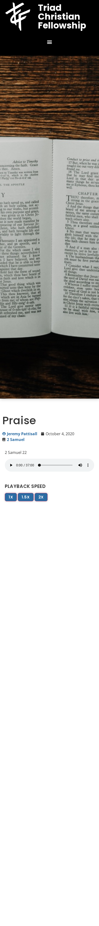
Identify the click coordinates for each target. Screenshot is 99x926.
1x (11, 497)
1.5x (26, 497)
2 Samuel (16, 439)
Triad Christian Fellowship (62, 16)
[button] (50, 42)
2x (41, 497)
